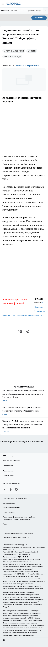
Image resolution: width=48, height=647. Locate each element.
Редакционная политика (11, 508)
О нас (22, 10)
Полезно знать (8, 475)
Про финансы (8, 471)
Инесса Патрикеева (27, 65)
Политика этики (8, 512)
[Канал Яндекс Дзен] (16, 489)
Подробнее (7, 607)
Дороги (32, 50)
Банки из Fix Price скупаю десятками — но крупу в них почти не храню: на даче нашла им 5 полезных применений (23, 426)
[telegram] (28, 331)
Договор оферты (9, 503)
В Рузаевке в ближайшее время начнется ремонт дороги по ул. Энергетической (21, 410)
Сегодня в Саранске (9, 10)
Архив (5, 524)
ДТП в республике (9, 456)
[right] (45, 11)
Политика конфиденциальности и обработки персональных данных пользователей (19, 518)
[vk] (20, 331)
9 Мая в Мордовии (14, 50)
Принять (39, 18)
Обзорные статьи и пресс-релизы (15, 498)
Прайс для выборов (34, 10)
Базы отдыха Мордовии (11, 460)
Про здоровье (8, 465)
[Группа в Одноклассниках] (11, 489)
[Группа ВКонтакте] (5, 489)
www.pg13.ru (28, 533)
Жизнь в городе (12, 56)
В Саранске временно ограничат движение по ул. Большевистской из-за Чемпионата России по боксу (23, 395)
